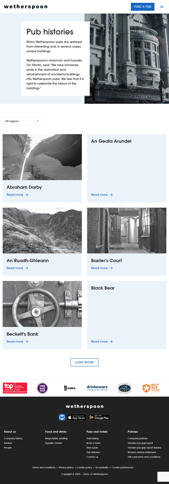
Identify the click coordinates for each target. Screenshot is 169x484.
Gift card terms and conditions (144, 456)
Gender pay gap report (140, 443)
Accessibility (101, 467)
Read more (18, 195)
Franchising (92, 438)
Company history (13, 438)
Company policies (138, 438)
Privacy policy (66, 467)
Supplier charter (53, 443)
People (8, 447)
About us (10, 431)
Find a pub (142, 7)
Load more (84, 362)
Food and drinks (56, 431)
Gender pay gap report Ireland (144, 447)
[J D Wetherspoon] (25, 6)
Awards (8, 443)
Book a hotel (93, 443)
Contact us (92, 456)
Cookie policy (84, 467)
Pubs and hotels (96, 431)
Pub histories (93, 452)
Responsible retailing (56, 438)
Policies (133, 431)
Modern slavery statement (142, 452)
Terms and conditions (43, 467)
